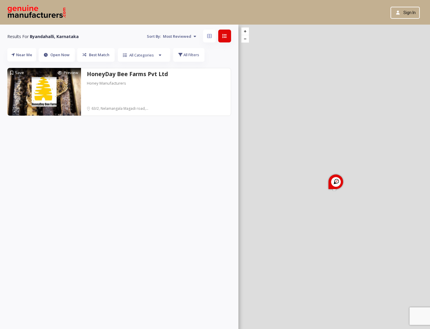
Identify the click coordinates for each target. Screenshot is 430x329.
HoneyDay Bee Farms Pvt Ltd (127, 74)
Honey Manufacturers (106, 83)
